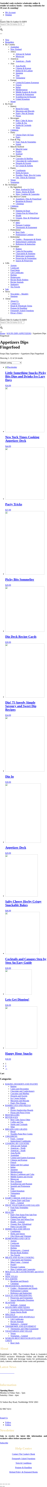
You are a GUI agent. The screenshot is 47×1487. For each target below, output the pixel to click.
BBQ (18, 223)
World (13, 101)
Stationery (14, 284)
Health (18, 215)
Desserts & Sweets (23, 163)
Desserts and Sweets (18, 1096)
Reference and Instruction (21, 1293)
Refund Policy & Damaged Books (23, 1472)
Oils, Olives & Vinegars (25, 177)
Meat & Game (21, 149)
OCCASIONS (11, 1279)
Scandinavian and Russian (21, 1184)
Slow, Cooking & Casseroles (27, 194)
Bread (12, 1131)
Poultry (19, 151)
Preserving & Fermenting (26, 258)
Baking (19, 249)
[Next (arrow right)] (4, 1486)
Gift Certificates (17, 272)
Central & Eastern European (27, 82)
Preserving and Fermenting (21, 1298)
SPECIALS (10, 1314)
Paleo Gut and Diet (18, 1226)
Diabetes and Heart (18, 1217)
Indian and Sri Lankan (19, 1165)
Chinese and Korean (18, 1160)
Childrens (14, 130)
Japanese (19, 73)
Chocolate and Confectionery (22, 1091)
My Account (10, 12)
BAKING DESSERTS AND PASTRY (21, 1084)
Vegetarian (14, 182)
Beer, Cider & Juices (24, 120)
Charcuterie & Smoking (25, 253)
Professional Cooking (24, 234)
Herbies (13, 275)
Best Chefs (20, 232)
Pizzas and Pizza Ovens (20, 1112)
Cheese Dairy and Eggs (20, 1200)
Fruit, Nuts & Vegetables (26, 142)
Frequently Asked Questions (22, 310)
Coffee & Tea (21, 123)
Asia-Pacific (21, 66)
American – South (17, 1150)
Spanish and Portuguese (20, 1186)
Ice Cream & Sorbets (24, 166)
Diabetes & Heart (23, 211)
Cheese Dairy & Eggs (25, 135)
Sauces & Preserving (24, 261)
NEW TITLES (11, 1276)
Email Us (4, 1418)
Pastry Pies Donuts (18, 1103)
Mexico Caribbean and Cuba (22, 1174)
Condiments (21, 170)
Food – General (16, 1139)
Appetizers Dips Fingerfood (21, 1310)
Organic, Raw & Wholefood (27, 218)
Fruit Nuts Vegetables (19, 1207)
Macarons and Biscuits (25, 111)
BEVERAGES (11, 1117)
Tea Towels (15, 287)
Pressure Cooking (23, 225)
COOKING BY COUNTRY (17, 1143)
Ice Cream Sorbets (18, 1098)
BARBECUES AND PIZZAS (18, 1105)
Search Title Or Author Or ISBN (13, 22)
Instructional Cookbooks (26, 242)
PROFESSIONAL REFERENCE (19, 1286)
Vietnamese (20, 78)
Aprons (13, 265)
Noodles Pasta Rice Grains (21, 1134)
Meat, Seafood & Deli (25, 189)
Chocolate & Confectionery (27, 161)
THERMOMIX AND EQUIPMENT (20, 1326)
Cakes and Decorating (19, 1089)
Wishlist (8, 15)
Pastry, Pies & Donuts (25, 113)
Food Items (15, 270)
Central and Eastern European (22, 1158)
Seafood (19, 154)
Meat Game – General (19, 1262)
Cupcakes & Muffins (24, 158)
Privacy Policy (16, 313)
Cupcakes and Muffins (19, 1093)
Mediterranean (22, 90)
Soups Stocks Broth (18, 1312)
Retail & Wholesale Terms (21, 306)
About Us (14, 301)
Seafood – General (18, 1305)
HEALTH (9, 1212)
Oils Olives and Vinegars (20, 1236)
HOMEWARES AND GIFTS (17, 1238)
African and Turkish (18, 1146)
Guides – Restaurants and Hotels (23, 1288)
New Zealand (16, 49)
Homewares (15, 277)
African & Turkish (23, 54)
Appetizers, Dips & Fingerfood (28, 199)
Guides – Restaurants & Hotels (28, 239)
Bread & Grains (22, 109)
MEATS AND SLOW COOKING (19, 1257)
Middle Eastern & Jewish (26, 92)
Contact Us (15, 303)
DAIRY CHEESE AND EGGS (18, 1198)
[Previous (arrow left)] (1, 1486)
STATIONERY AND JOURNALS (20, 1317)
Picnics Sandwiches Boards (21, 1110)
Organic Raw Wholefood (20, 1224)
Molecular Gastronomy (25, 256)
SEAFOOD (10, 1302)
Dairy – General (17, 1203)
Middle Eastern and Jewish (21, 1177)
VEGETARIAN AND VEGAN (18, 1331)
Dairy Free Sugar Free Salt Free (23, 1215)
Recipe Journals (17, 282)
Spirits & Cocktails (23, 125)
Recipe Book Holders (19, 280)
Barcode (34, 1479)
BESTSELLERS (12, 1115)
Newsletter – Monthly (19, 294)
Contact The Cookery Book (23, 1454)
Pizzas (18, 116)
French (18, 85)
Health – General (17, 1222)
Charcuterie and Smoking (20, 1260)
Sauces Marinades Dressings (22, 1300)
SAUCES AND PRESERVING (18, 1295)
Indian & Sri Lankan (24, 71)
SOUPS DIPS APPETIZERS (19, 333)
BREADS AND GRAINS (16, 1129)
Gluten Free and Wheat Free (22, 1219)
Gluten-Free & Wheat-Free (27, 213)
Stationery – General (18, 1324)
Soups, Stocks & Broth (25, 192)
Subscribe (4, 1443)
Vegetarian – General (19, 1336)
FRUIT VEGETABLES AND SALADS (22, 1205)
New (7, 40)
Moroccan (20, 56)
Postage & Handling (18, 308)
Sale (7, 289)
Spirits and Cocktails (18, 1124)
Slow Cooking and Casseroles (22, 1269)
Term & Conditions (23, 1463)
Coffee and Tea (16, 1122)
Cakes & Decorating (24, 251)
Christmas (20, 204)
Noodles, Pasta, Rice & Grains (28, 175)
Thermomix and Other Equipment (24, 1329)
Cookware (14, 268)
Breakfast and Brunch (19, 1281)
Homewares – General (19, 1250)
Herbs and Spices (17, 1234)
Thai (17, 75)
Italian (18, 87)
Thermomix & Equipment (26, 227)
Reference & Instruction (25, 244)
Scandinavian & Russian (26, 97)
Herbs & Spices (22, 173)
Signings (14, 296)
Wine (18, 128)
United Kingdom (23, 99)
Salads (18, 144)
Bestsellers (9, 42)
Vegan (13, 180)
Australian (14, 47)
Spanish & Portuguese (25, 94)
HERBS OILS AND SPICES (17, 1229)
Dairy (18, 137)
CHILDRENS (11, 1136)
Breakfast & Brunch (24, 201)
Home (2, 333)
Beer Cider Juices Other (20, 1120)
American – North (23, 61)
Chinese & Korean (23, 68)
